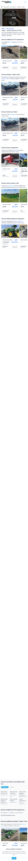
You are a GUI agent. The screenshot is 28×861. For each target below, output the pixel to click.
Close (14, 858)
